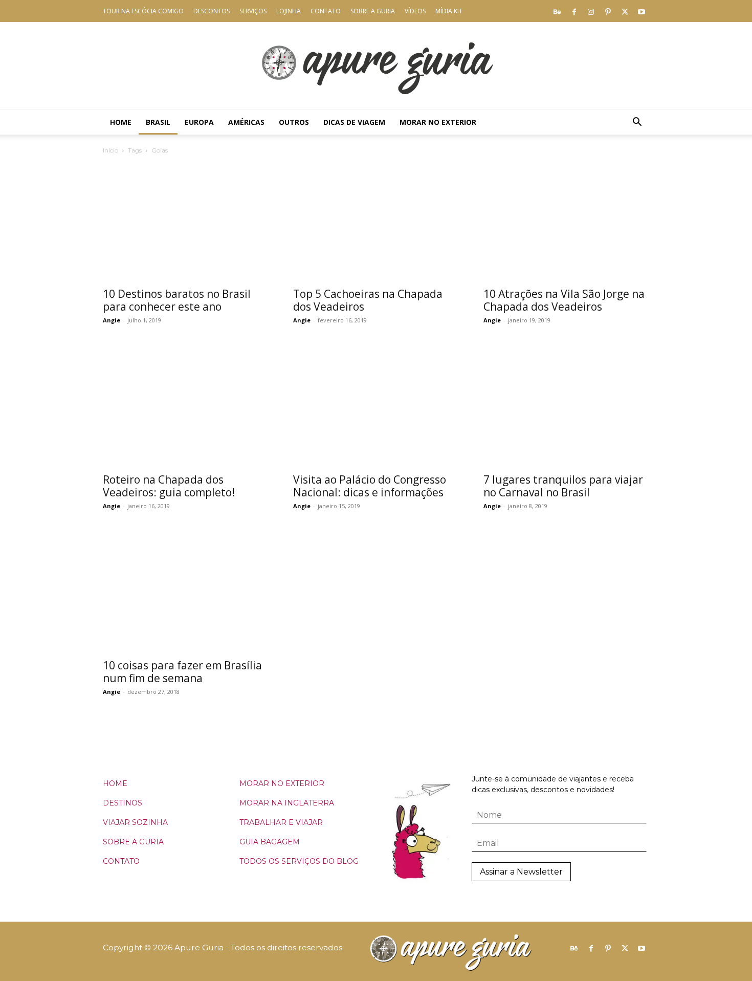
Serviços (253, 11)
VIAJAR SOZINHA (135, 822)
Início (110, 150)
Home (120, 122)
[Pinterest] (607, 11)
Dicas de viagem (354, 122)
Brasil (158, 122)
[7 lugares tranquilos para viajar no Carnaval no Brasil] (566, 406)
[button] (637, 123)
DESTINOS (122, 803)
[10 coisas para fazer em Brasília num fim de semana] (186, 592)
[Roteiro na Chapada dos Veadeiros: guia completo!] (186, 406)
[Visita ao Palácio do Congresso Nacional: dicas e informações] (376, 406)
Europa (199, 122)
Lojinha (288, 11)
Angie (111, 320)
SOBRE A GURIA (133, 841)
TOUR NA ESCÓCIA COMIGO (143, 11)
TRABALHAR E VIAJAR (281, 822)
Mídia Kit (448, 11)
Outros (294, 122)
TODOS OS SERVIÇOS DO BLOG (299, 861)
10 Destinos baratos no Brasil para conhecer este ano (177, 300)
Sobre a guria (372, 11)
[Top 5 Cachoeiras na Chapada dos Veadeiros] (376, 221)
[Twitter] (624, 11)
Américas (246, 122)
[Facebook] (574, 11)
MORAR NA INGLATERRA (286, 803)
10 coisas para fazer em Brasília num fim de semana (182, 671)
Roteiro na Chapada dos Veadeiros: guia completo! (169, 485)
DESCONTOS (211, 11)
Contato (326, 11)
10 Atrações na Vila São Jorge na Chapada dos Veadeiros (564, 300)
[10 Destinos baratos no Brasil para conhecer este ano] (186, 221)
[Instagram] (591, 11)
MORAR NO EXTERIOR (281, 783)
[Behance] (557, 11)
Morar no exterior (438, 122)
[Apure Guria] (376, 66)
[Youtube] (641, 11)
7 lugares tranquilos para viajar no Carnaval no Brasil (563, 485)
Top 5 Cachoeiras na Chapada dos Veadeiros (368, 300)
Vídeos (415, 11)
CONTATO (121, 861)
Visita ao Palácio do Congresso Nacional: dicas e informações (369, 485)
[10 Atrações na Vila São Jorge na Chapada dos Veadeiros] (566, 221)
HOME (115, 783)
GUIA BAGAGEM (269, 841)
